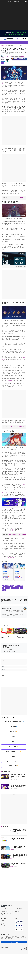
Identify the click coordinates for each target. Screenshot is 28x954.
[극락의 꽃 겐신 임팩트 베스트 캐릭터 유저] (2, 61)
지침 (26, 947)
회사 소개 (3, 923)
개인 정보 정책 (24, 949)
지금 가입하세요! (14, 942)
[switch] (26, 38)
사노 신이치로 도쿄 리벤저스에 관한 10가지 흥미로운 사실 (18, 847)
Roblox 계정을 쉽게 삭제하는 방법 (7, 636)
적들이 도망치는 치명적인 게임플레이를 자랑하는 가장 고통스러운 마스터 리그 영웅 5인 (18, 855)
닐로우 (23, 484)
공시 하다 (3, 925)
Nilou (21, 587)
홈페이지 (2, 45)
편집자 (2, 921)
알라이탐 (10, 380)
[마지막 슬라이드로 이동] (23, 625)
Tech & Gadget (13, 833)
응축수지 (6, 191)
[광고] (14, 16)
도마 (3, 509)
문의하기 (3, 924)
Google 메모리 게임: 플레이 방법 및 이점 (18, 839)
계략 (6, 45)
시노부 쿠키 (5, 492)
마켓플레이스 (4, 920)
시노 (12, 530)
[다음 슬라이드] (25, 625)
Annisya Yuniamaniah (7, 56)
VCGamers (7, 947)
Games (22, 56)
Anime (11, 849)
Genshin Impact (4, 57)
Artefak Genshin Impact (8, 585)
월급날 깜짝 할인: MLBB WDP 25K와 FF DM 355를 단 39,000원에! (18, 776)
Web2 (4, 590)
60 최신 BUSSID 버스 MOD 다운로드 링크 (19, 636)
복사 (3, 63)
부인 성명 (25, 948)
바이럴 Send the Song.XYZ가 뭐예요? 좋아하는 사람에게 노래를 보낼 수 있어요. (18, 830)
